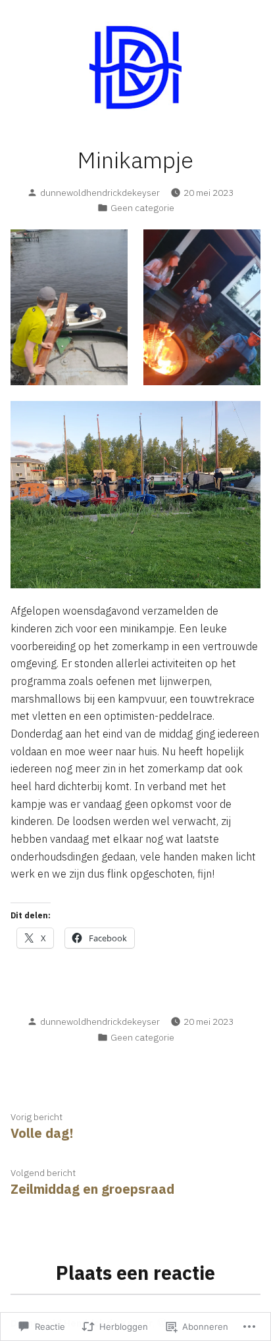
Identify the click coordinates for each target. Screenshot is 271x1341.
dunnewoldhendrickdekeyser (100, 193)
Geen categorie (142, 208)
